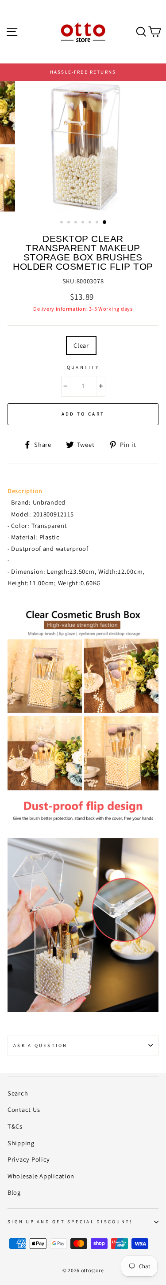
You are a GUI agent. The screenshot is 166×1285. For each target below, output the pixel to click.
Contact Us (24, 1109)
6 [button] (98, 223)
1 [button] (62, 223)
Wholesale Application (41, 1176)
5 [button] (91, 223)
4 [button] (83, 223)
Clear (81, 345)
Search (18, 1093)
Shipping (21, 1143)
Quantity (83, 367)
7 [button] (105, 222)
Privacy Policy (29, 1159)
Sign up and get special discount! (70, 1221)
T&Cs (15, 1126)
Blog (14, 1192)
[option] (83, 72)
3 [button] (76, 223)
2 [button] (69, 223)
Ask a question (40, 1045)
